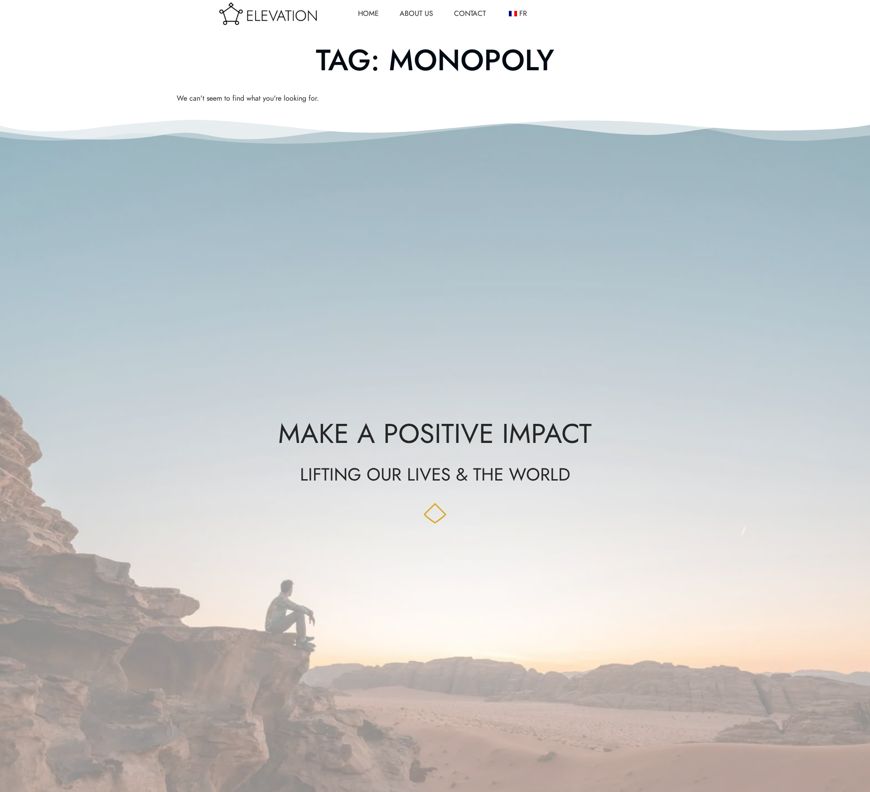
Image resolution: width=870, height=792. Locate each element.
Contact (470, 13)
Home (368, 13)
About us (416, 13)
